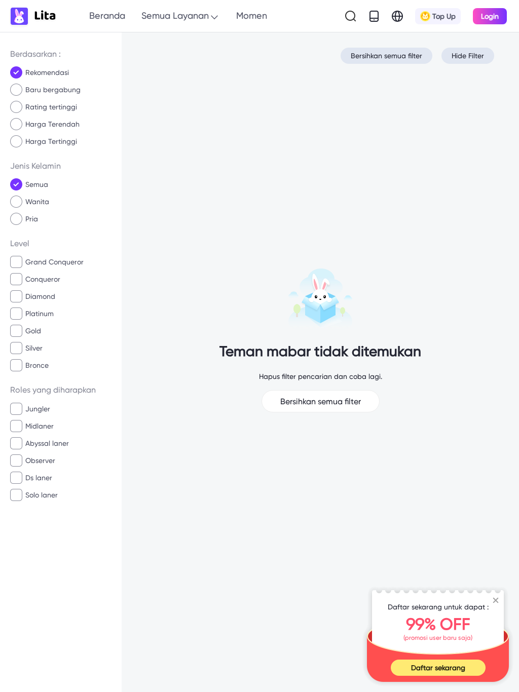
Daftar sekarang (438, 668)
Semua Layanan (175, 15)
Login (490, 16)
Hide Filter (468, 56)
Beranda (107, 15)
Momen (251, 15)
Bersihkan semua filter (386, 56)
